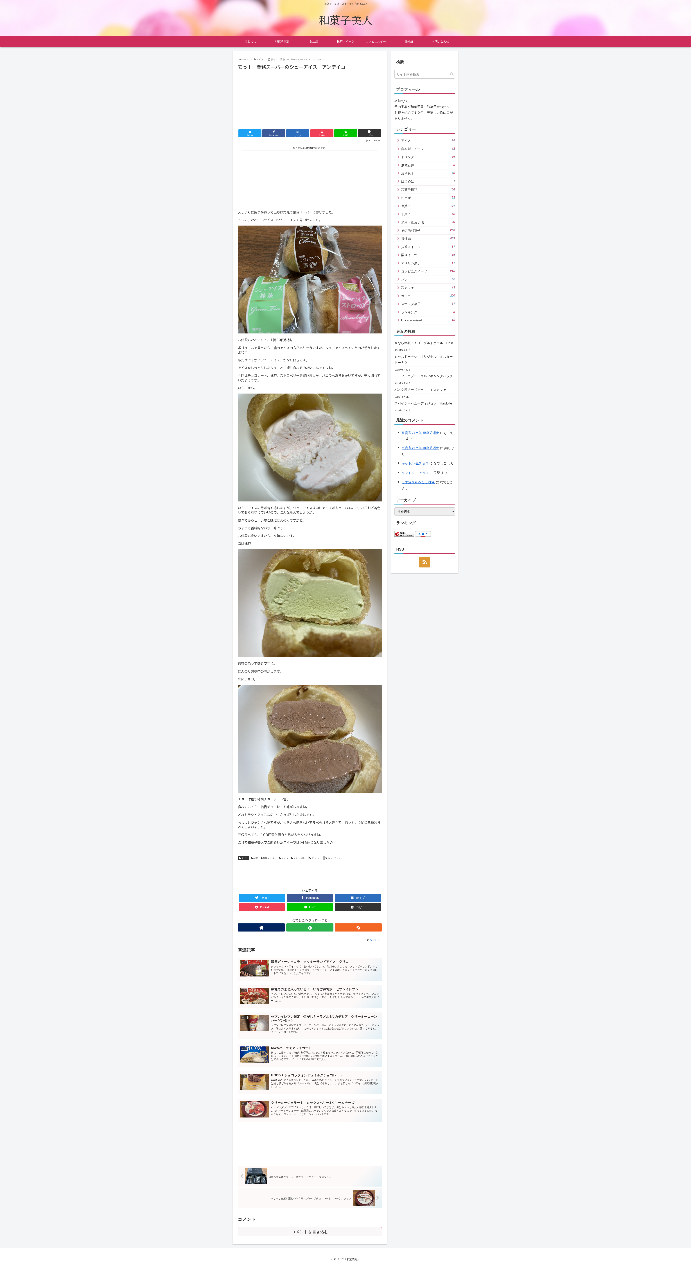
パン (428, 279)
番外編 (428, 238)
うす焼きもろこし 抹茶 (418, 482)
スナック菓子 (428, 303)
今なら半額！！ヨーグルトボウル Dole (423, 342)
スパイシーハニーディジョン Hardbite (423, 403)
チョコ (284, 858)
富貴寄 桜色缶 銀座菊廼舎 (420, 432)
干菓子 (428, 214)
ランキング (428, 312)
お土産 (428, 197)
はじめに (428, 181)
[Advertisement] (310, 98)
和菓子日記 (428, 189)
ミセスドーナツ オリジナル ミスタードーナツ (423, 359)
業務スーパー (269, 858)
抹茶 (255, 858)
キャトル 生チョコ (415, 463)
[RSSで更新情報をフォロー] (358, 927)
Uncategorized (428, 320)
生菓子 (428, 205)
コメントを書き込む (310, 1232)
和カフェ (428, 287)
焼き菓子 (428, 173)
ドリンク (428, 156)
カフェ (428, 295)
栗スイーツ (428, 254)
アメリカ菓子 (428, 262)
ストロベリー (299, 858)
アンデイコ (316, 858)
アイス (244, 858)
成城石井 (428, 165)
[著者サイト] (261, 927)
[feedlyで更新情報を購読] (309, 927)
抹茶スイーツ (428, 246)
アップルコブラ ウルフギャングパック (423, 375)
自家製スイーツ (428, 148)
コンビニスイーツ (428, 271)
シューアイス (334, 858)
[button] (452, 74)
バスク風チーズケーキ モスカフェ (420, 389)
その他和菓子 (428, 230)
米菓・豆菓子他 (428, 222)
